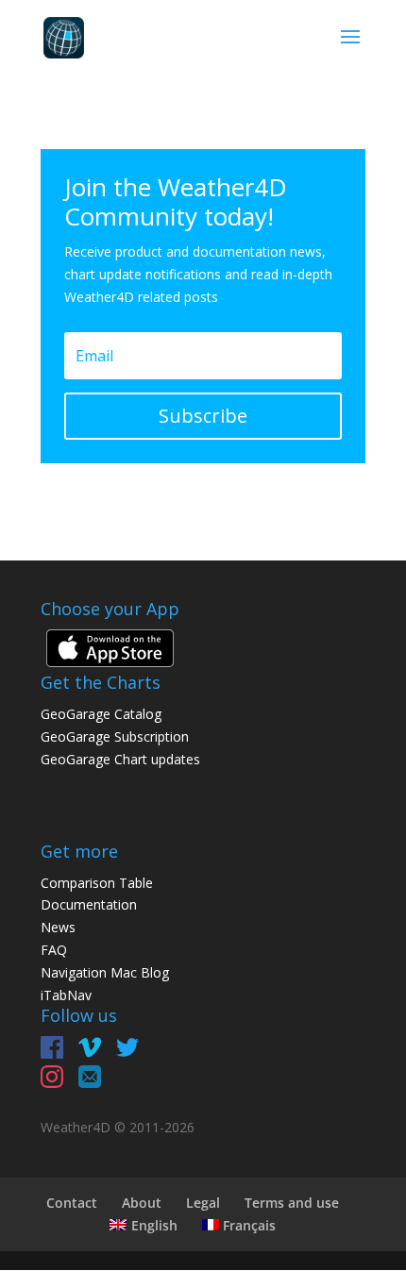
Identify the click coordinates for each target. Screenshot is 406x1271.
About (141, 1203)
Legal (203, 1203)
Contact (71, 1203)
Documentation (89, 904)
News (58, 927)
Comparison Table (97, 883)
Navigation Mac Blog (105, 972)
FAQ (54, 950)
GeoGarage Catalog (101, 714)
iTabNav (66, 995)
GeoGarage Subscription (115, 736)
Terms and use (292, 1203)
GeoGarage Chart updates (120, 759)
